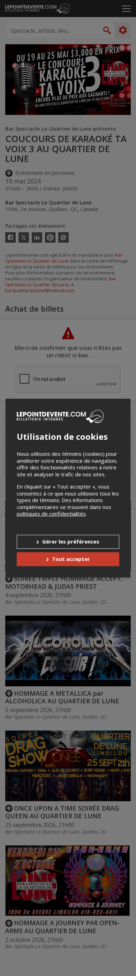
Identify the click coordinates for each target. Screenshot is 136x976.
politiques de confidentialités (51, 513)
